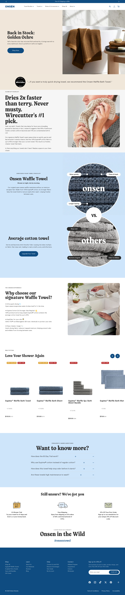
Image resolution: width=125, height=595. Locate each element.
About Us (28, 564)
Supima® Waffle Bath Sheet (49, 401)
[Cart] (119, 6)
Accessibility (116, 591)
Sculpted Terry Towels (11, 569)
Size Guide (50, 569)
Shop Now (15, 50)
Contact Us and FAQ (53, 564)
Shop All (7, 564)
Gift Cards (8, 573)
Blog (27, 571)
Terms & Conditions (93, 591)
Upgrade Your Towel (28, 254)
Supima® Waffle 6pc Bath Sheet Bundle (80, 402)
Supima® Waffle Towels (12, 566)
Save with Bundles (10, 571)
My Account (50, 571)
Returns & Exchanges (53, 566)
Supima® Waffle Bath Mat (112, 401)
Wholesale (71, 571)
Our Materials (30, 566)
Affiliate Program (73, 564)
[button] (6, 1)
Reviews (28, 569)
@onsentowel (62, 540)
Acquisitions (71, 566)
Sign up (114, 572)
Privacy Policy (106, 591)
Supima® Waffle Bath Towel (18, 401)
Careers (70, 569)
